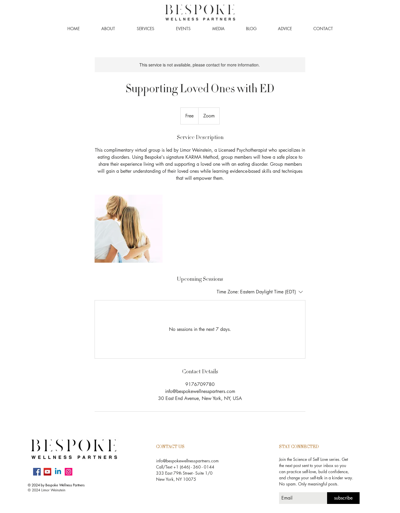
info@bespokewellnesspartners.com (187, 461)
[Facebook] (37, 472)
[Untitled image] (129, 229)
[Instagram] (68, 472)
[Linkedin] (58, 472)
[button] (108, 28)
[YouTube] (47, 472)
